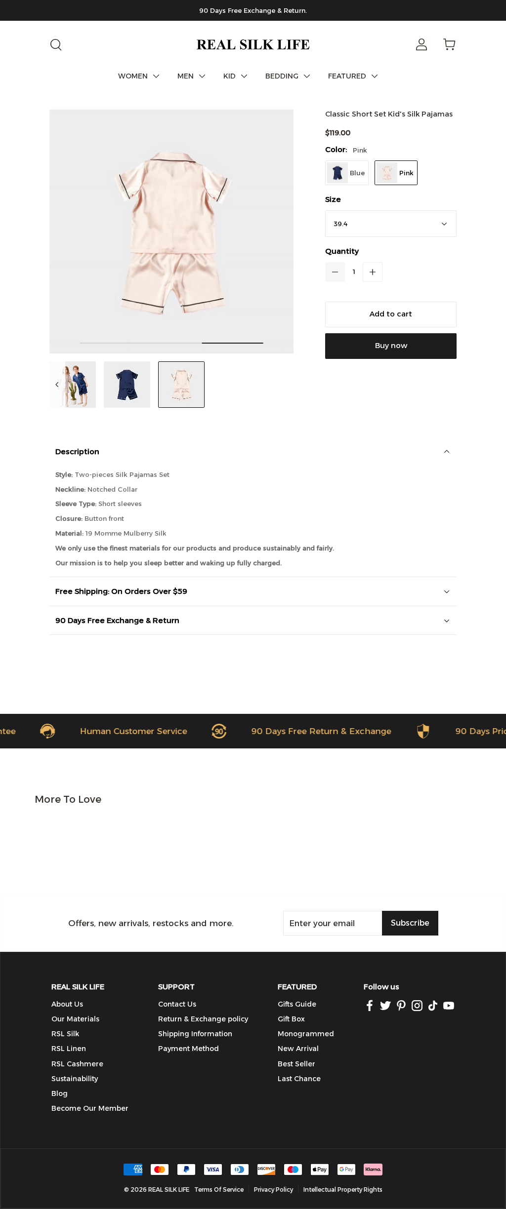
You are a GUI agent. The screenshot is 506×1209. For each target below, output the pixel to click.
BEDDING (281, 76)
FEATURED (347, 76)
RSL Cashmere (77, 1063)
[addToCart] (391, 314)
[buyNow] (391, 346)
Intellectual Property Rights (342, 1189)
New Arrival (298, 1048)
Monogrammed (306, 1033)
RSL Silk (65, 1033)
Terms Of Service (219, 1189)
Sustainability (74, 1078)
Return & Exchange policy (203, 1018)
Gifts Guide (297, 1004)
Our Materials (75, 1018)
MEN (185, 76)
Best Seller (296, 1063)
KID (229, 76)
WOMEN (133, 76)
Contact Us (177, 1004)
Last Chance (299, 1078)
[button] (335, 272)
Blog (59, 1093)
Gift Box (291, 1018)
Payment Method (188, 1048)
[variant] (391, 223)
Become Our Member (89, 1108)
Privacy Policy (273, 1189)
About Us (67, 1004)
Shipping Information (195, 1033)
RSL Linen (68, 1048)
